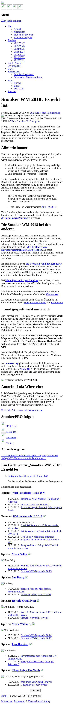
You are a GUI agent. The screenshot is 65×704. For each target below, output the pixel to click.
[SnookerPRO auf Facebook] (15, 8)
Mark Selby (19, 554)
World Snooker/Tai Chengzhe (25, 121)
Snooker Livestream (24, 74)
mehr (10, 80)
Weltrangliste (14, 66)
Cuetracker (52, 294)
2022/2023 (19, 54)
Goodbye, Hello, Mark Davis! (36, 594)
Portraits (12, 91)
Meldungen (19, 31)
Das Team (19, 88)
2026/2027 (19, 43)
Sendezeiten (14, 71)
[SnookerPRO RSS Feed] (3, 8)
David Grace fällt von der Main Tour (21, 455)
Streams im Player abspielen (28, 77)
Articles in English (23, 37)
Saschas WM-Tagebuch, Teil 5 (36, 571)
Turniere (12, 40)
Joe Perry (18, 577)
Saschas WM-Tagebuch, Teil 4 (36, 635)
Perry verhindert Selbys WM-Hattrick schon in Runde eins (29, 457)
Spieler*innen (14, 63)
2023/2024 (19, 51)
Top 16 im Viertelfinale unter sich (37, 536)
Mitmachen (6, 701)
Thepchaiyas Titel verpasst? (34, 684)
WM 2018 (25, 369)
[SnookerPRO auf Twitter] (20, 8)
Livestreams (57, 302)
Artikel (17, 29)
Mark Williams (21, 624)
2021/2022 (19, 57)
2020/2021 (19, 60)
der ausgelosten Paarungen (15, 218)
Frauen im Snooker (23, 34)
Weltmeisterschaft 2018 (27, 516)
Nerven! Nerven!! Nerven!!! (35, 504)
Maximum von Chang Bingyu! (36, 681)
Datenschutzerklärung (39, 701)
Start (10, 26)
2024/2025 (19, 48)
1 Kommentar (53, 112)
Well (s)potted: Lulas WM (28, 492)
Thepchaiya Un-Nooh (26, 670)
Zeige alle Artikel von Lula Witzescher (22, 410)
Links (17, 85)
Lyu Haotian (20, 644)
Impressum (19, 701)
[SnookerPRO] (32, 2)
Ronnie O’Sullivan (24, 600)
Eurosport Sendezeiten (35, 302)
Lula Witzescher (38, 112)
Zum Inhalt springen (11, 20)
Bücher (17, 83)
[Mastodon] (9, 8)
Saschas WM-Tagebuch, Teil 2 (36, 638)
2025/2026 (19, 46)
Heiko (11, 476)
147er (10, 68)
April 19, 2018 (48, 207)
